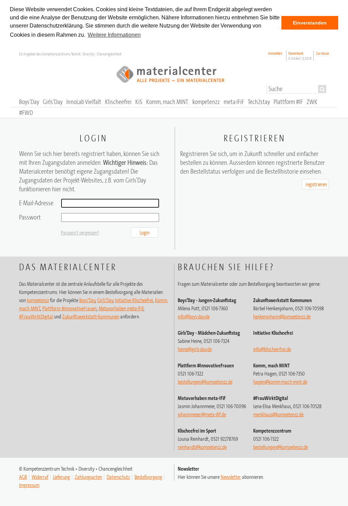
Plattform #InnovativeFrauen (69, 308)
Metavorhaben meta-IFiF (121, 308)
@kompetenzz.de (202, 446)
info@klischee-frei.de (272, 349)
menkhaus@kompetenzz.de (278, 414)
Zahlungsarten (88, 476)
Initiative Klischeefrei (134, 300)
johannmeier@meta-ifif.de (202, 414)
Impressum (29, 485)
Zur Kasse (322, 53)
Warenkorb (300, 56)
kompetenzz (38, 300)
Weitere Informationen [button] (114, 35)
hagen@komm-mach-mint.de (280, 381)
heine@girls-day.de (195, 349)
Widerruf (40, 476)
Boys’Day (87, 300)
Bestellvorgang (148, 476)
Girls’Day (105, 300)
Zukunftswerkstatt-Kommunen (90, 316)
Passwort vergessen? (80, 232)
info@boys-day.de (194, 316)
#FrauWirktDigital (36, 316)
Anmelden (275, 53)
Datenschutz (118, 476)
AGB (23, 476)
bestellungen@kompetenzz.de (205, 381)
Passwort (30, 217)
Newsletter (231, 476)
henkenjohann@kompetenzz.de (282, 316)
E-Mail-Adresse (36, 202)
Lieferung (61, 476)
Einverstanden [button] (310, 22)
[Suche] (322, 89)
